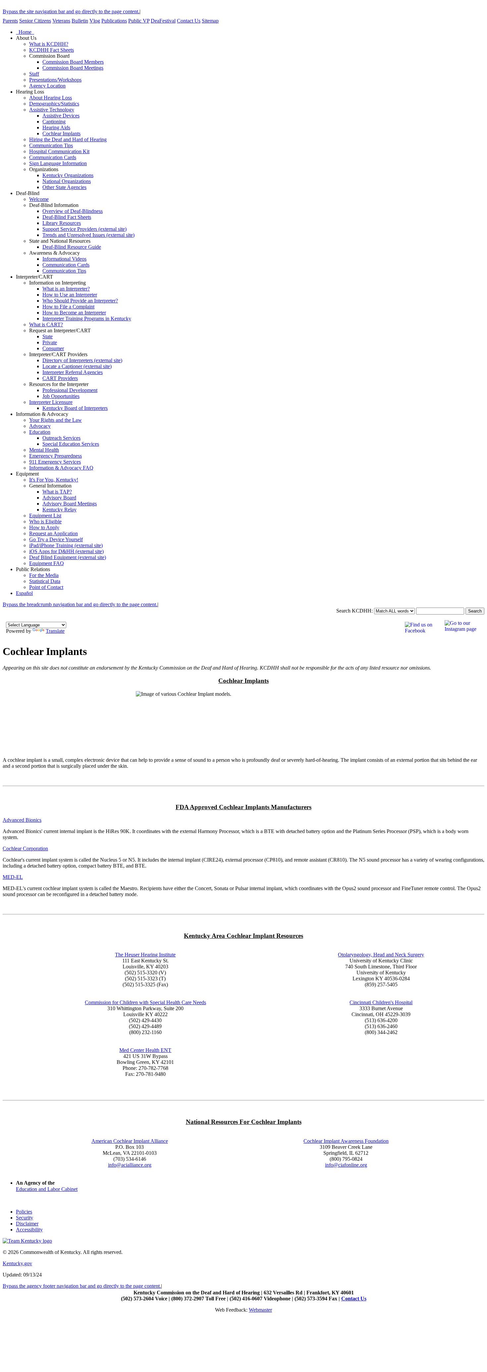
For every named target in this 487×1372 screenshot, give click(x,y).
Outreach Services (61, 438)
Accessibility (29, 1229)
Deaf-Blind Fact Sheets (66, 217)
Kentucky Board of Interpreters (75, 408)
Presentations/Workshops (55, 80)
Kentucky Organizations (67, 175)
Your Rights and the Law (55, 420)
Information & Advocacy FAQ (61, 468)
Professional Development (69, 390)
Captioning (54, 121)
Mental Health (44, 450)
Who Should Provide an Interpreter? (80, 300)
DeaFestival (163, 21)
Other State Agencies (64, 187)
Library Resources (61, 223)
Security (24, 1217)
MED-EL (13, 877)
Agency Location (47, 86)
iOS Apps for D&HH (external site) (66, 551)
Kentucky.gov (17, 1263)
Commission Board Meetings (72, 68)
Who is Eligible (45, 521)
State (47, 336)
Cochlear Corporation (25, 848)
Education (39, 432)
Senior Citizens (35, 21)
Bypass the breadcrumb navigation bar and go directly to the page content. (80, 604)
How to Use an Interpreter (69, 294)
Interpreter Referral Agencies (72, 372)
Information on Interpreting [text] (57, 283)
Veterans (61, 21)
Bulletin (80, 21)
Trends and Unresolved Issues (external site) (88, 235)
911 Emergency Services (55, 462)
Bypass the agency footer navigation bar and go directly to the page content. (82, 1286)
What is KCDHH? (48, 44)
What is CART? (46, 324)
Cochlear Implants (61, 133)
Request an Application (53, 533)
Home (25, 32)
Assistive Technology (51, 109)
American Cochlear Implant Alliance (129, 1141)
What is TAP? (57, 491)
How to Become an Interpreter (74, 312)
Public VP (138, 21)
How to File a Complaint (68, 306)
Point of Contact (46, 587)
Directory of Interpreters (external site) (82, 360)
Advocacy (40, 426)
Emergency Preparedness (55, 456)
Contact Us (188, 21)
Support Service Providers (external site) (84, 229)
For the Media (44, 575)
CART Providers (60, 378)
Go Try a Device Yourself (56, 539)
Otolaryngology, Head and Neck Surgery (381, 954)
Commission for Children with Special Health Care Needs (145, 1002)
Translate (55, 631)
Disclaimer (27, 1223)
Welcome (39, 199)
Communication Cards (52, 157)
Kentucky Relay (59, 509)
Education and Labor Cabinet (47, 1189)
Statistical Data (44, 581)
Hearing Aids (56, 127)
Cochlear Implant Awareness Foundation (346, 1141)
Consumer (53, 348)
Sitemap (210, 21)
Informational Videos (64, 259)
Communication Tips (51, 145)
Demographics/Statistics (54, 103)
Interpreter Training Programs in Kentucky (86, 318)
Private (49, 342)
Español (24, 593)
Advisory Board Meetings (69, 503)
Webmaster (260, 1310)
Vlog (94, 21)
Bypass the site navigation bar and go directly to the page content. (71, 11)
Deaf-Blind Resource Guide (71, 247)
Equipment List (45, 515)
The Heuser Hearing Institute (145, 954)
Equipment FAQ (46, 563)
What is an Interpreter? (66, 289)
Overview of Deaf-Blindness (72, 211)
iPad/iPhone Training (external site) (66, 545)
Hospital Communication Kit (59, 151)
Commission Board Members (73, 62)
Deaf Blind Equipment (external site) (67, 557)
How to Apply (44, 527)
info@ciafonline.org (346, 1165)
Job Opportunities (61, 396)
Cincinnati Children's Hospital (381, 1002)
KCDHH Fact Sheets (51, 50)
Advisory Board (59, 497)
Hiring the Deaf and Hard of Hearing (68, 139)
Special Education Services (70, 444)
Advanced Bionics (22, 820)
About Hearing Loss (50, 97)
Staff (34, 74)
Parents (10, 21)
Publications (114, 21)
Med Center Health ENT (145, 1050)
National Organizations (66, 181)
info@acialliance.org (129, 1165)
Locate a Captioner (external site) (77, 366)
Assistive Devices (61, 115)
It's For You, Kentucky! (53, 480)
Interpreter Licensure (51, 402)
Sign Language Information (58, 163)
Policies (24, 1211)
